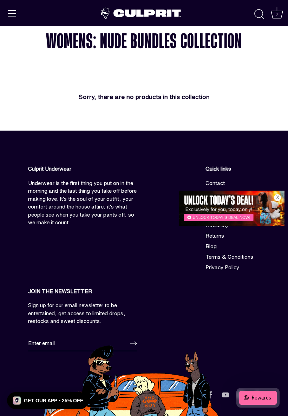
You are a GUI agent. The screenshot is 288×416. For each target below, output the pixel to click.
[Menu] (12, 13)
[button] (48, 400)
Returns (214, 235)
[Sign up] (133, 343)
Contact (215, 183)
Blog (211, 246)
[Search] (259, 14)
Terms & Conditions (229, 256)
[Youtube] (225, 394)
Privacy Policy (222, 267)
